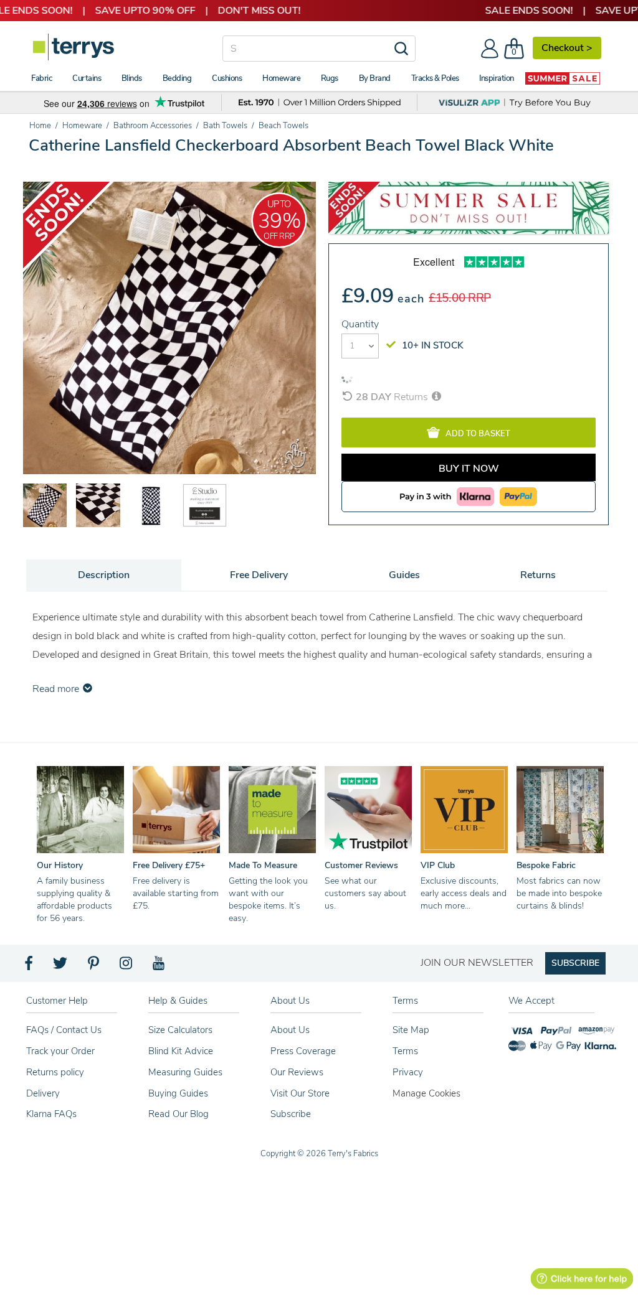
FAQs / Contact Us (64, 1030)
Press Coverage (303, 1051)
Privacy (408, 1072)
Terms (405, 1051)
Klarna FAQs (51, 1114)
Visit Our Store (300, 1093)
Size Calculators (180, 1030)
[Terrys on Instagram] (127, 966)
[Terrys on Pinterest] (94, 966)
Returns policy (55, 1072)
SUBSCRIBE (575, 963)
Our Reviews (296, 1072)
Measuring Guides (185, 1072)
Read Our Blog (178, 1114)
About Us (290, 1030)
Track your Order (60, 1051)
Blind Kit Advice (180, 1051)
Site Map (411, 1030)
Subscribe (290, 1114)
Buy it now (469, 468)
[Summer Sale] (562, 78)
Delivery (43, 1093)
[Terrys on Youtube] (160, 966)
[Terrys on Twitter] (61, 966)
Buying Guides (178, 1093)
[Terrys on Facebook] (29, 966)
